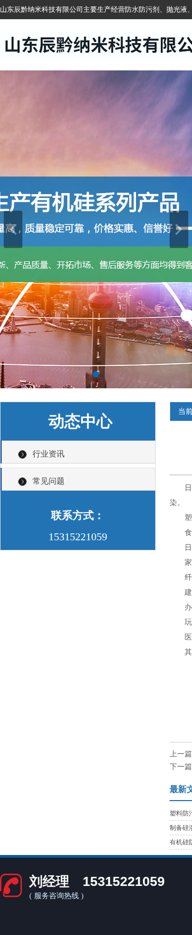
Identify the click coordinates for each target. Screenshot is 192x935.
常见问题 (49, 481)
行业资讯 (49, 454)
